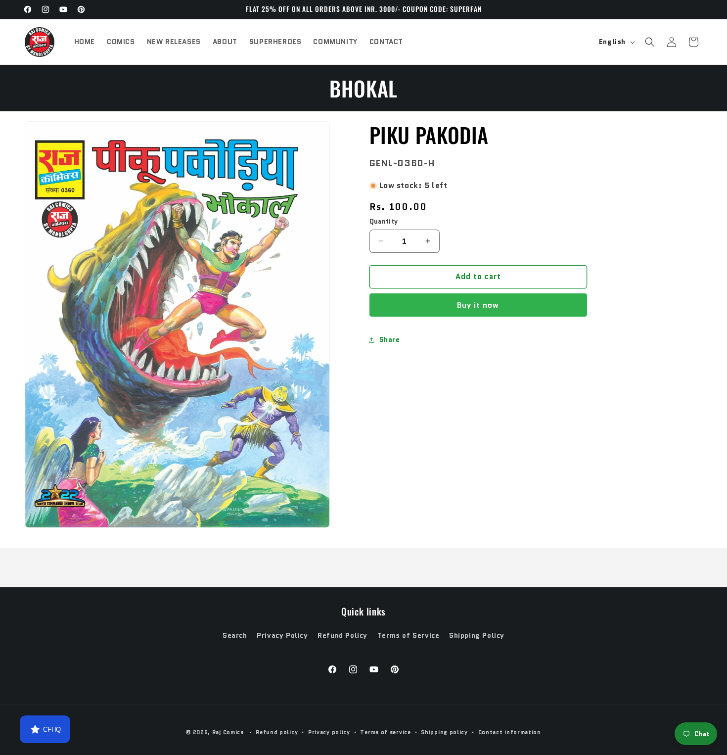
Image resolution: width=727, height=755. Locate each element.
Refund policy (277, 732)
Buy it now (478, 305)
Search (235, 635)
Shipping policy (444, 732)
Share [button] (389, 339)
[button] (650, 42)
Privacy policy (329, 732)
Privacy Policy (282, 635)
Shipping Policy (476, 635)
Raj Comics (228, 732)
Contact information (509, 732)
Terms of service (385, 732)
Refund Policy (342, 635)
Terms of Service (408, 635)
